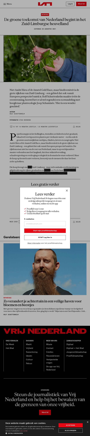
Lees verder (24, 431)
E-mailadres (29, 219)
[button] (30, 433)
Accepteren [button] (70, 425)
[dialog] (45, 428)
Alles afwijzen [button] (70, 430)
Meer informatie (34, 243)
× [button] (87, 422)
